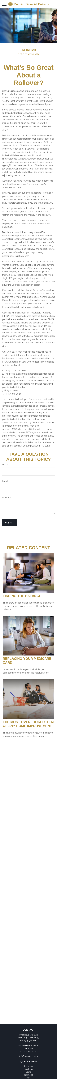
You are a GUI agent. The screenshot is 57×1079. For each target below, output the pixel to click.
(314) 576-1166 (31, 1035)
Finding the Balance (22, 596)
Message (6, 497)
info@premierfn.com (28, 1056)
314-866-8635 (32, 1038)
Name (5, 464)
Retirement (28, 1066)
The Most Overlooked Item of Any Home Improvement (28, 724)
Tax (28, 1078)
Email (5, 481)
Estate (28, 1072)
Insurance (28, 1075)
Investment (28, 1069)
